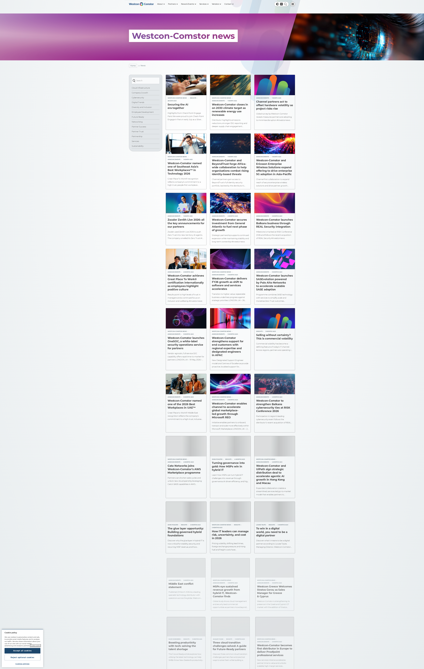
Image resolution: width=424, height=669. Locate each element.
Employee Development (143, 112)
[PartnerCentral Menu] (292, 4)
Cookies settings (22, 664)
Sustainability (138, 146)
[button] (277, 4)
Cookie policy (35, 646)
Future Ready (138, 117)
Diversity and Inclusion (142, 107)
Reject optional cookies (22, 657)
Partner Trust (138, 131)
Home (133, 66)
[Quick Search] (285, 4)
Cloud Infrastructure (141, 88)
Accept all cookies (22, 651)
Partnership (137, 136)
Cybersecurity (138, 98)
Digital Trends (138, 102)
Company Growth (140, 93)
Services (135, 141)
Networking (137, 122)
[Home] (141, 4)
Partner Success (139, 127)
